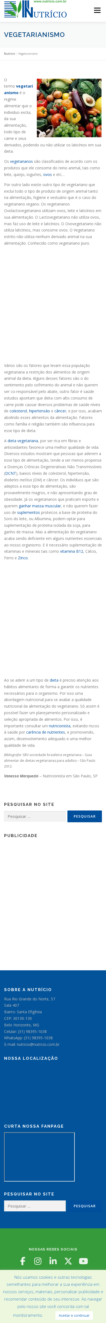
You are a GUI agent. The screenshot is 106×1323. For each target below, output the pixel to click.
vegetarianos (21, 161)
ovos (47, 174)
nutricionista (59, 725)
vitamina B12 (71, 551)
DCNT (10, 473)
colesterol (18, 410)
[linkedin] (53, 1261)
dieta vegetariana (23, 440)
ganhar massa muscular (40, 505)
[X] (68, 1261)
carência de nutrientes (45, 732)
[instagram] (38, 1261)
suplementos (28, 512)
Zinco (23, 557)
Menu (96, 10)
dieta (54, 680)
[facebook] (22, 1261)
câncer (60, 410)
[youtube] (83, 1261)
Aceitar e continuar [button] (74, 1315)
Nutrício (9, 54)
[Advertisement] (53, 303)
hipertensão (39, 410)
